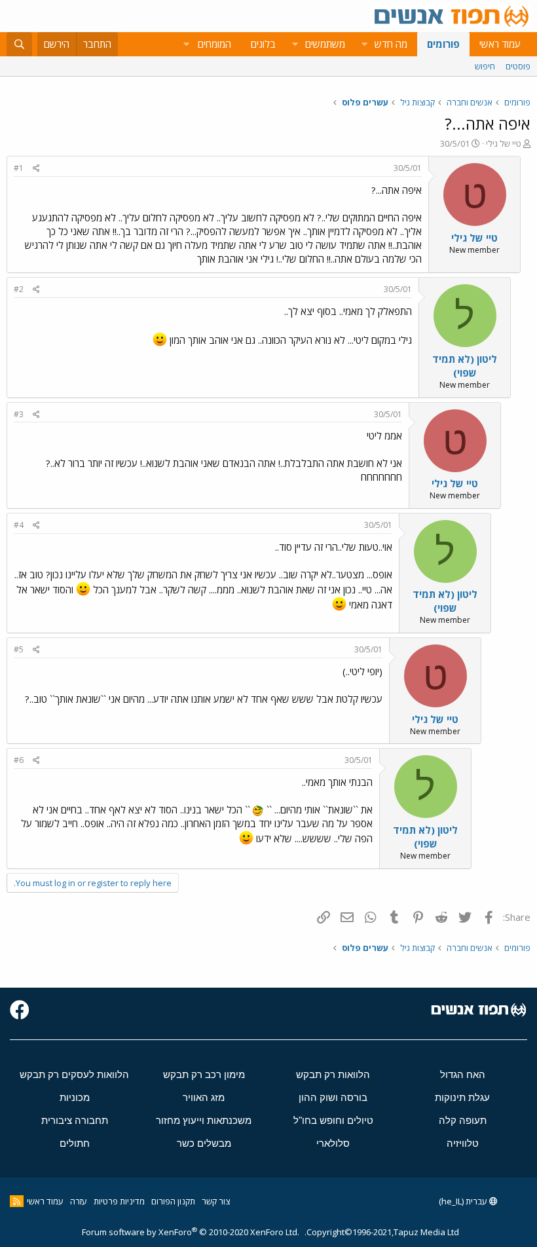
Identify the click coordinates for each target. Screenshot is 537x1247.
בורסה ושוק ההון (333, 1097)
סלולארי (333, 1143)
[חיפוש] (19, 44)
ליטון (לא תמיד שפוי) (464, 365)
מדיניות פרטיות (119, 1201)
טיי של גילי (503, 143)
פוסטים (518, 66)
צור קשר (216, 1201)
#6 (19, 760)
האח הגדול (462, 1074)
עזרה (78, 1201)
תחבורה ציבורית (74, 1120)
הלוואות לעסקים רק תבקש (74, 1074)
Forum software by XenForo (190, 1232)
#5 (19, 649)
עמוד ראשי (500, 43)
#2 (19, 289)
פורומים (443, 43)
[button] (364, 44)
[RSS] (17, 1201)
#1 (19, 168)
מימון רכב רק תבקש (204, 1074)
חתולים (75, 1143)
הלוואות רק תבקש (333, 1074)
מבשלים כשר (204, 1143)
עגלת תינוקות (462, 1097)
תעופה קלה (463, 1120)
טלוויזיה (463, 1143)
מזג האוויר (204, 1097)
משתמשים (325, 43)
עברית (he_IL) (464, 1201)
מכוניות (75, 1097)
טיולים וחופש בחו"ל (333, 1120)
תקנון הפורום (173, 1201)
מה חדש (391, 43)
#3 (19, 414)
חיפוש (485, 66)
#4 (19, 524)
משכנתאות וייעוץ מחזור (203, 1120)
